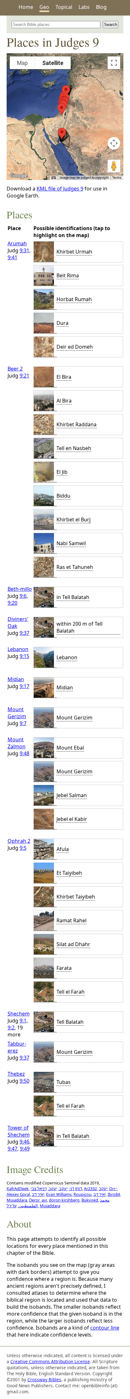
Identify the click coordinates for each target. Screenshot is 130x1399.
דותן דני (75, 1188)
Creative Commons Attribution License (50, 1361)
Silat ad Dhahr (73, 944)
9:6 (23, 595)
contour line (104, 1327)
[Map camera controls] (114, 143)
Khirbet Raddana (76, 424)
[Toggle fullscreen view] (114, 62)
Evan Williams (59, 1194)
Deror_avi (38, 1200)
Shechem (19, 1013)
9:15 (24, 656)
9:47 (12, 1148)
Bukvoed (89, 1200)
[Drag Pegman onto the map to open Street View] (114, 166)
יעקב (63, 1188)
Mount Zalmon (17, 743)
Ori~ (113, 1188)
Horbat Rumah (74, 299)
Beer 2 (15, 368)
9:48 (24, 753)
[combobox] (56, 24)
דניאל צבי (39, 1188)
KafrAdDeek (18, 1188)
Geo (44, 6)
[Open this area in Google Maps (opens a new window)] (18, 176)
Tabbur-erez (17, 1047)
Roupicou (83, 1194)
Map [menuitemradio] (22, 63)
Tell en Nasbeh (73, 448)
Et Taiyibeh (69, 872)
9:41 (12, 257)
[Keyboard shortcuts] (53, 178)
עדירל (12, 1206)
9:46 (24, 1141)
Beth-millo (20, 588)
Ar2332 (90, 1188)
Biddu (63, 495)
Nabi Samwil (71, 543)
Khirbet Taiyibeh (75, 896)
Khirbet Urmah (74, 251)
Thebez (16, 1073)
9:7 (23, 723)
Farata (64, 967)
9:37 (24, 632)
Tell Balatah (70, 1021)
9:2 (11, 1027)
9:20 (12, 602)
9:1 (23, 1020)
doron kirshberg (64, 1200)
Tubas (63, 1082)
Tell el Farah (70, 991)
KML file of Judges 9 (60, 188)
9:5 (23, 847)
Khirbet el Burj (73, 519)
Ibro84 (114, 1194)
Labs (84, 6)
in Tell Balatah (72, 597)
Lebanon (18, 649)
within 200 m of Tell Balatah (79, 627)
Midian (16, 679)
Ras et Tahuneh (74, 567)
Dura (62, 322)
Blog (101, 6)
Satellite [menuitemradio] (52, 63)
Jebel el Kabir (71, 819)
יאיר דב (38, 1194)
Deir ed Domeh (74, 346)
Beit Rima (67, 275)
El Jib (62, 471)
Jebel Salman (71, 795)
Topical (64, 6)
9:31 (24, 250)
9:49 (25, 1148)
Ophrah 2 (19, 840)
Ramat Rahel (71, 920)
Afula (62, 849)
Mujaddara (17, 1200)
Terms (116, 177)
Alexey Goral (18, 1194)
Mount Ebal (70, 747)
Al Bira (64, 400)
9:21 (24, 375)
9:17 (24, 686)
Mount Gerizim (17, 713)
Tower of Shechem (19, 1131)
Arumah (17, 243)
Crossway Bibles (44, 1379)
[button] (61, 109)
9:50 (24, 1080)
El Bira (63, 376)
